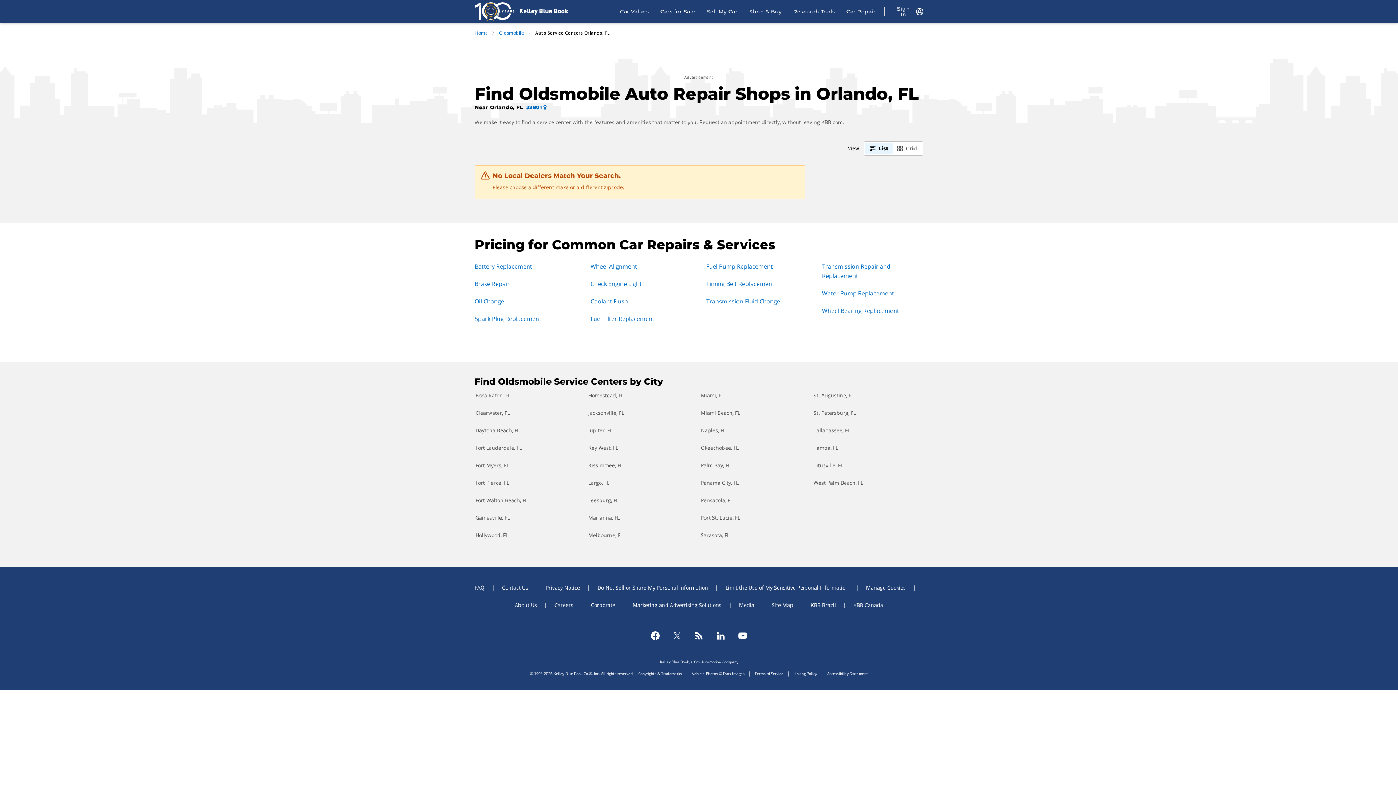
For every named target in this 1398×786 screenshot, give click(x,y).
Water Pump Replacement (858, 293)
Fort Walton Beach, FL (501, 500)
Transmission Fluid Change (743, 301)
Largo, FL (598, 482)
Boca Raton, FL (492, 395)
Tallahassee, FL (832, 430)
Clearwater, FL (492, 412)
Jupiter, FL (600, 430)
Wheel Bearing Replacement (860, 311)
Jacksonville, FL (606, 412)
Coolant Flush (609, 301)
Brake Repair (492, 284)
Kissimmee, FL (605, 465)
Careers (563, 605)
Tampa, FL (826, 447)
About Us (526, 605)
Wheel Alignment (614, 266)
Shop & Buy (765, 11)
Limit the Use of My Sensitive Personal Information (787, 587)
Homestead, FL (606, 395)
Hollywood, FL (491, 535)
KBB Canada (868, 605)
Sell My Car (722, 11)
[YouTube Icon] (742, 635)
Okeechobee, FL (720, 447)
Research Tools (814, 11)
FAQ (480, 587)
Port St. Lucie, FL (720, 517)
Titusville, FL (828, 465)
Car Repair (861, 11)
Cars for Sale (677, 11)
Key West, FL (603, 447)
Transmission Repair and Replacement (856, 271)
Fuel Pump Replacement (739, 266)
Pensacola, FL (717, 500)
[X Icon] (677, 635)
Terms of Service (769, 673)
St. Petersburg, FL (835, 412)
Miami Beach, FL (720, 412)
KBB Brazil (823, 605)
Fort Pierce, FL (492, 482)
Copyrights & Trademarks (660, 673)
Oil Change (489, 301)
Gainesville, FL (492, 517)
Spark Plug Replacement (508, 319)
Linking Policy (805, 673)
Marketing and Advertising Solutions (677, 605)
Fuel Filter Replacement (623, 319)
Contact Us (515, 587)
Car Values (634, 11)
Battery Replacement (503, 266)
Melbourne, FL (605, 535)
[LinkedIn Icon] (720, 635)
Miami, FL (712, 395)
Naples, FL (713, 430)
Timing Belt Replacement (740, 284)
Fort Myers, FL (492, 465)
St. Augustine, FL (834, 395)
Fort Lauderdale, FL (498, 447)
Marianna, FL (604, 517)
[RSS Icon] (699, 635)
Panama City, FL (720, 482)
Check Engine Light (616, 284)
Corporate (603, 605)
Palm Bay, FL (716, 465)
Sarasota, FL (715, 535)
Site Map (782, 605)
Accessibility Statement (847, 673)
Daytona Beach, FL (497, 430)
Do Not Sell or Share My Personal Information (652, 587)
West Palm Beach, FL (838, 482)
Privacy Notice (563, 587)
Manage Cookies (886, 587)
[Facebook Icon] (655, 635)
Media (746, 605)
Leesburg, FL (603, 500)
